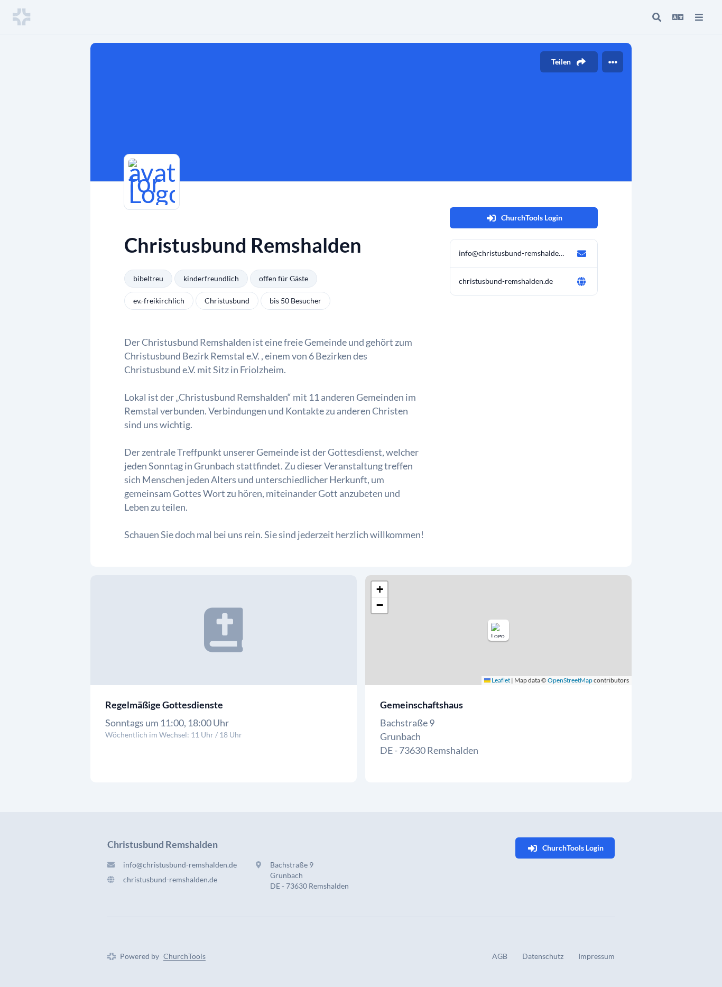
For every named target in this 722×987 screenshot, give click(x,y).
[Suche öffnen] (656, 16)
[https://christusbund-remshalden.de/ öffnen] (581, 281)
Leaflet (500, 680)
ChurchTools (184, 956)
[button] (498, 630)
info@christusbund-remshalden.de (513, 252)
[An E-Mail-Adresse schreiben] (581, 253)
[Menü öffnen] (698, 16)
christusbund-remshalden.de (506, 280)
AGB (499, 956)
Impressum (596, 956)
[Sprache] (677, 16)
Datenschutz (542, 956)
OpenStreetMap (570, 680)
